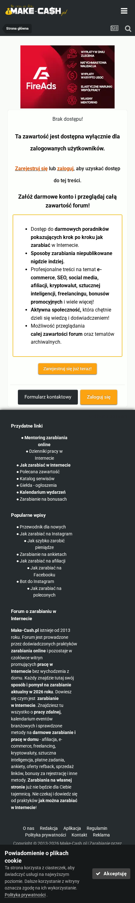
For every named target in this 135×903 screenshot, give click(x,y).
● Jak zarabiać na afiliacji (40, 561)
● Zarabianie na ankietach (41, 554)
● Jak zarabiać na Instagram (44, 534)
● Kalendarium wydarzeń (41, 492)
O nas (28, 828)
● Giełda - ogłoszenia (36, 485)
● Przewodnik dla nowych (41, 527)
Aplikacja (72, 828)
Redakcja (49, 828)
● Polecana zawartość (38, 472)
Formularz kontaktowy (47, 397)
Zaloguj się (99, 397)
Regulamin (97, 828)
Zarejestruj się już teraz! (67, 368)
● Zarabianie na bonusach (41, 499)
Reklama (101, 835)
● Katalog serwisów (35, 478)
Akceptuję (114, 874)
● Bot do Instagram (35, 581)
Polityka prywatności (45, 835)
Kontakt (79, 835)
